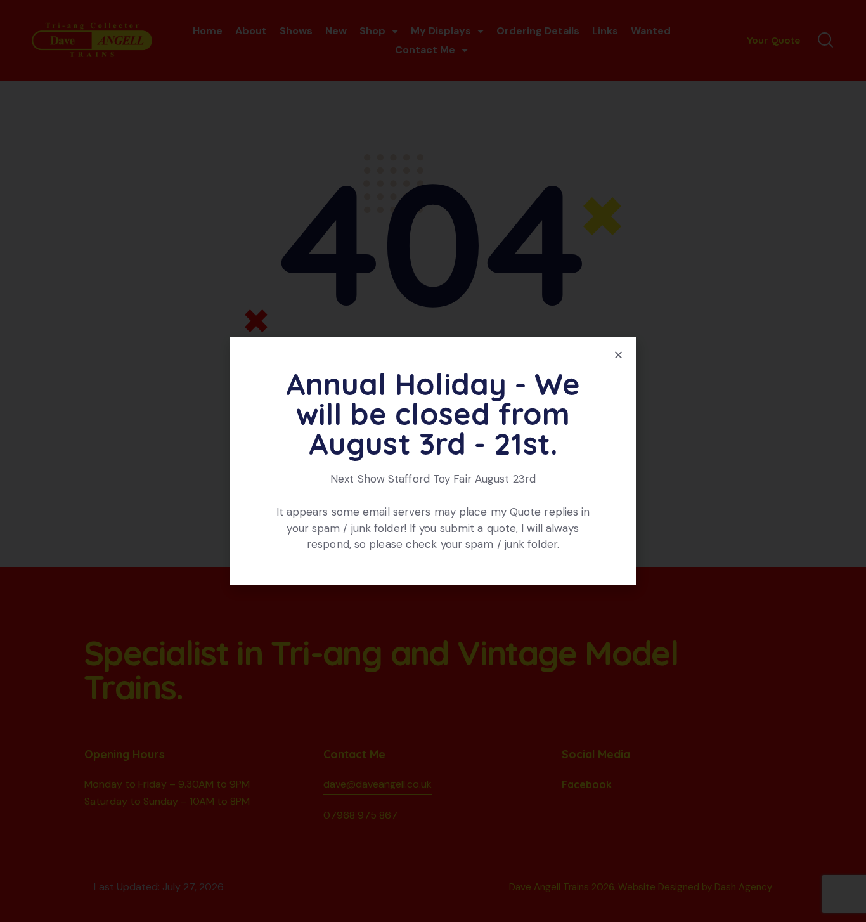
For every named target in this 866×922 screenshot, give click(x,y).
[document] (433, 461)
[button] (618, 355)
